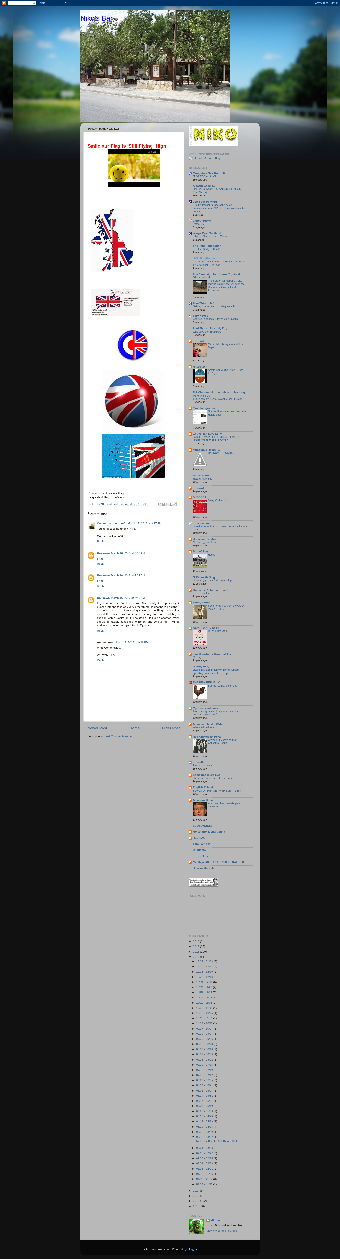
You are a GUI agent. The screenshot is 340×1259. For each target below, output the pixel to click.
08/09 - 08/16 (205, 1049)
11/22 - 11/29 (204, 987)
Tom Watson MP (203, 303)
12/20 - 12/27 (205, 966)
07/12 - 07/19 (205, 1069)
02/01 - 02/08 (205, 1163)
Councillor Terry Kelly (207, 433)
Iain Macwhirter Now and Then (213, 654)
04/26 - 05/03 (205, 1111)
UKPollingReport (204, 258)
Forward (198, 341)
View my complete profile (221, 1230)
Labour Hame (202, 220)
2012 (196, 1201)
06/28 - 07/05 (205, 1080)
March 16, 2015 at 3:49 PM (128, 597)
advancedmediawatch (205, 727)
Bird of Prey (201, 551)
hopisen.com (201, 523)
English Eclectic (203, 787)
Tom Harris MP (202, 843)
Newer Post (97, 728)
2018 (196, 941)
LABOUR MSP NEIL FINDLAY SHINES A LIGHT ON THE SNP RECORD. (216, 439)
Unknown (103, 553)
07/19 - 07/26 (205, 1064)
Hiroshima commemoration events (212, 778)
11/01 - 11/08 (204, 1002)
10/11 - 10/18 (204, 1018)
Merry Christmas (217, 500)
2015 (196, 956)
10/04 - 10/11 (204, 1023)
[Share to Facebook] (171, 504)
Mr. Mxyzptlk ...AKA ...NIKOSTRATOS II (218, 862)
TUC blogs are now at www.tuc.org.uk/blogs (217, 398)
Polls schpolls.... (202, 593)
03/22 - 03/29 (205, 1131)
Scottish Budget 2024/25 (207, 249)
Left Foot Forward (205, 201)
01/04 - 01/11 (204, 1184)
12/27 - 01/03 (205, 961)
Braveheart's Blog (205, 539)
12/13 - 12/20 (205, 971)
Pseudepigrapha (204, 408)
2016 (196, 951)
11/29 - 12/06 (204, 982)
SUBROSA (199, 497)
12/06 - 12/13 (205, 977)
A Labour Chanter (204, 800)
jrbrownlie (199, 488)
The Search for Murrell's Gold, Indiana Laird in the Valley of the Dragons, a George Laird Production (226, 285)
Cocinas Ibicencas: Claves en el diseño (215, 318)
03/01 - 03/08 (205, 1148)
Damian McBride (204, 868)
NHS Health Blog (204, 577)
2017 (196, 946)
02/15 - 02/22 (205, 1153)
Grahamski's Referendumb (210, 590)
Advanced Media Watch (208, 724)
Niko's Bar (96, 18)
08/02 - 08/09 (205, 1054)
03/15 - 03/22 (205, 1137)
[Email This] (160, 504)
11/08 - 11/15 (204, 997)
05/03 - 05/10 (205, 1105)
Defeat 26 (198, 223)
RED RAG (199, 838)
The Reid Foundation (207, 245)
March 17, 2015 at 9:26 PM (131, 642)
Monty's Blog (202, 602)
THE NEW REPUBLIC (206, 682)
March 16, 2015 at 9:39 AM (128, 553)
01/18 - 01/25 (205, 1173)
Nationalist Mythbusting (209, 831)
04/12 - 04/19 (205, 1121)
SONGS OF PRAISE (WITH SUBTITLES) (217, 790)
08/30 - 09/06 (205, 1038)
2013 (196, 1195)
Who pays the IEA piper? (207, 331)
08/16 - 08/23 (205, 1044)
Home (134, 728)
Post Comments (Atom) (119, 736)
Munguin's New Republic (209, 173)
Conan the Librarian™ (112, 523)
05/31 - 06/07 (205, 1090)
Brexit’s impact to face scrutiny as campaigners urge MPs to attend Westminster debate (219, 208)
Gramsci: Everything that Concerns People (222, 741)
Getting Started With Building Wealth (214, 306)
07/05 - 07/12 (205, 1075)
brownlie (198, 762)
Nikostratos (218, 1220)
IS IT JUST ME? (217, 631)
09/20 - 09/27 (205, 1033)
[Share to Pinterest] (175, 504)
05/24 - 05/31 (205, 1095)
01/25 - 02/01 (205, 1168)
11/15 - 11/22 (204, 992)
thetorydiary (201, 666)
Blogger (192, 1249)
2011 (196, 1206)
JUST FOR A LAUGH (205, 176)
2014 (196, 1190)
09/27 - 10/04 (205, 1028)
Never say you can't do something (212, 580)
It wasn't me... (202, 856)
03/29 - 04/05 (205, 1126)
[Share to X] (167, 504)
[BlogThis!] (163, 504)
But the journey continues (222, 685)
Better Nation (202, 475)
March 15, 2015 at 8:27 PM (145, 523)
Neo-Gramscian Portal (207, 736)
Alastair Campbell (204, 185)
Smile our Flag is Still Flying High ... (218, 1141)
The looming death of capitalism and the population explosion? (215, 713)
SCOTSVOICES (203, 825)
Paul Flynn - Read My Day (210, 328)
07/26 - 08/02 (205, 1059)
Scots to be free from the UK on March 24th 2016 (226, 607)
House (211, 554)
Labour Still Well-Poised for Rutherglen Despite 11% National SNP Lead (219, 263)
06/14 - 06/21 (205, 1085)
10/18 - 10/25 (205, 1013)
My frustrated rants (205, 708)
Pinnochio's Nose (203, 765)
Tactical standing (202, 478)
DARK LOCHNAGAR (206, 628)
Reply (100, 541)
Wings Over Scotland (207, 233)
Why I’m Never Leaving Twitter (210, 236)
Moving (197, 657)
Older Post (171, 728)
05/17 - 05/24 (205, 1100)
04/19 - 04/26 (205, 1116)
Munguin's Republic (206, 449)
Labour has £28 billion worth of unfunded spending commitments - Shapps (216, 671)
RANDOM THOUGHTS (221, 453)
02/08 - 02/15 (205, 1158)
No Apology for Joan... (205, 542)
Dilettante (199, 849)
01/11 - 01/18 (204, 1179)
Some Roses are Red (207, 775)
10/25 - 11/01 (204, 1008)
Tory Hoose (200, 315)
